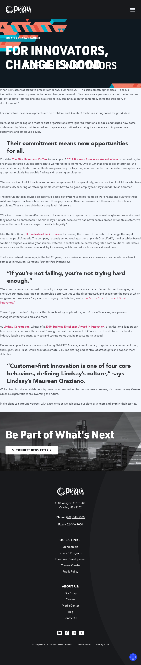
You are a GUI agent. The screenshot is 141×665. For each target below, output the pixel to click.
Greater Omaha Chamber (23, 37)
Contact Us (70, 618)
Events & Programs (70, 553)
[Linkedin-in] (59, 633)
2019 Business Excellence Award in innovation (74, 326)
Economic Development (70, 559)
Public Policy (70, 571)
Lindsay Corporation (17, 326)
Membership (70, 547)
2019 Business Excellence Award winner (92, 159)
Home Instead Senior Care (42, 234)
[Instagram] (74, 633)
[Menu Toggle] (132, 9)
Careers (70, 599)
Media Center (70, 605)
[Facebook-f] (67, 633)
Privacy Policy (84, 644)
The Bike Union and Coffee (29, 159)
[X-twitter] (81, 633)
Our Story (70, 593)
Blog (70, 612)
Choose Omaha (70, 565)
